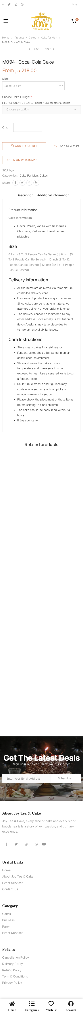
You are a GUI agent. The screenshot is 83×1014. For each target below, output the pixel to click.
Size (5, 78)
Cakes (32, 37)
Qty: (5, 127)
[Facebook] (15, 183)
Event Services (12, 883)
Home (6, 37)
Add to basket (26, 146)
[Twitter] (22, 183)
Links (74, 4)
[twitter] (9, 4)
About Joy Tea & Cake (17, 876)
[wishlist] (51, 1003)
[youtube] (44, 844)
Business (8, 920)
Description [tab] (25, 195)
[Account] (71, 1003)
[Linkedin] (36, 183)
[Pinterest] (29, 183)
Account (71, 1010)
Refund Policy (11, 970)
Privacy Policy (12, 982)
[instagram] (16, 4)
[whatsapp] (22, 4)
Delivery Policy (12, 963)
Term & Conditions (15, 976)
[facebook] (3, 4)
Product (19, 37)
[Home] (12, 1003)
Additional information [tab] (53, 195)
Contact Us (10, 889)
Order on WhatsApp (21, 160)
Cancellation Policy (15, 957)
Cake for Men (49, 37)
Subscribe (64, 778)
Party (6, 926)
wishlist (51, 1010)
